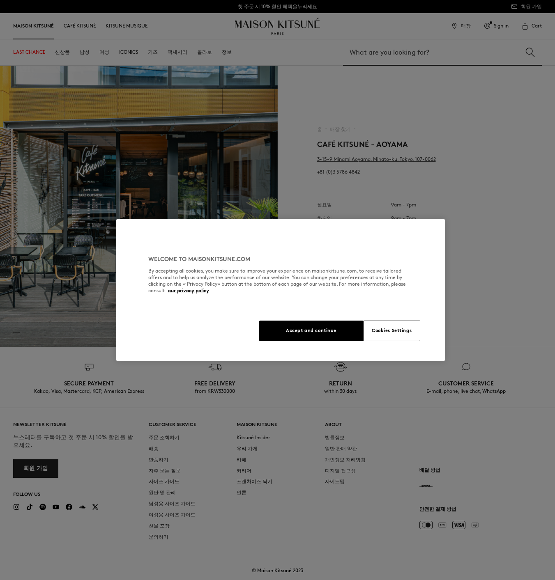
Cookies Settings (392, 330)
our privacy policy (188, 290)
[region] (280, 290)
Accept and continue (311, 330)
